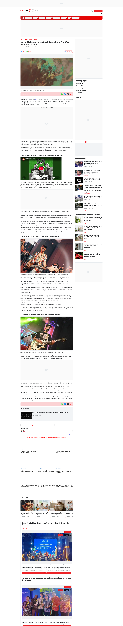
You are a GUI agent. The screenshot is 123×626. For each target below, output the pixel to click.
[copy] (71, 94)
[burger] (101, 13)
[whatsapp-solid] (62, 94)
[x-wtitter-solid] (68, 94)
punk (36, 99)
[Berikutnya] (73, 493)
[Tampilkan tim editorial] (72, 431)
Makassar (23, 98)
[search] (92, 11)
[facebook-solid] (65, 94)
